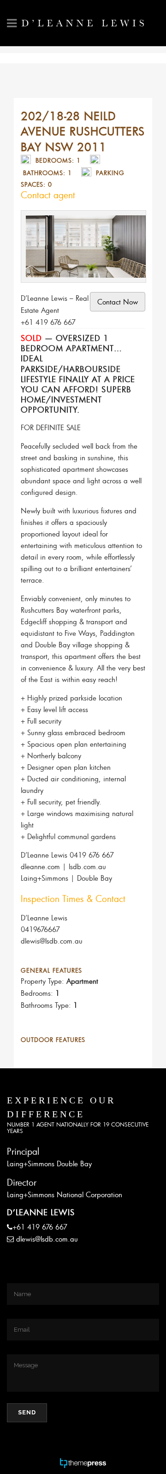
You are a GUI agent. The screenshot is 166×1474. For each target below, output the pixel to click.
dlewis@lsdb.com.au (47, 1238)
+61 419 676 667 (39, 1226)
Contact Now (117, 301)
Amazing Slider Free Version (66, 222)
